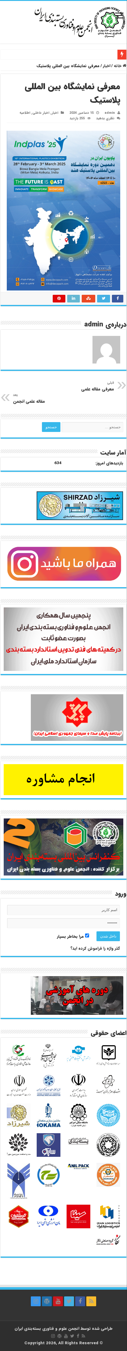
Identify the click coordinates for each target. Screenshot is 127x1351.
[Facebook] (80, 1301)
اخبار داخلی (40, 113)
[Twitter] (69, 1301)
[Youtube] (58, 1301)
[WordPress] (47, 1301)
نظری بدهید (105, 118)
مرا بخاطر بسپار (71, 936)
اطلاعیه (24, 113)
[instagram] (36, 1301)
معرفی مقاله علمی (97, 386)
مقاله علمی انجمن (29, 398)
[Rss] (91, 1301)
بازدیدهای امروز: (109, 463)
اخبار (106, 66)
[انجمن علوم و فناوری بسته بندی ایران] (63, 21)
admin (109, 113)
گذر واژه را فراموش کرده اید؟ (95, 948)
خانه (118, 66)
